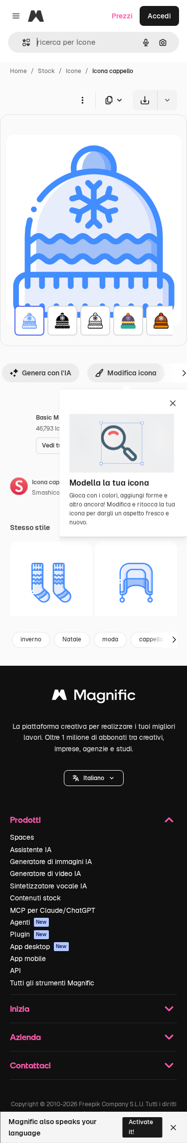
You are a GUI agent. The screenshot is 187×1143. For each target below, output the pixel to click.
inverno (30, 639)
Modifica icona (132, 372)
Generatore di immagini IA (51, 861)
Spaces (22, 837)
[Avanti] (174, 640)
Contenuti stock (35, 897)
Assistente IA (30, 849)
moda (110, 639)
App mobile (28, 958)
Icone (73, 71)
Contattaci (30, 1065)
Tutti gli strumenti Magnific (52, 982)
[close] (173, 404)
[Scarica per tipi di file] (114, 100)
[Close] (173, 1128)
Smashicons (49, 493)
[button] (94, 778)
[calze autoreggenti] (51, 582)
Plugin (28, 934)
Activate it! (141, 1127)
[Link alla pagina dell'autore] (19, 487)
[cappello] (29, 321)
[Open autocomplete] (22, 42)
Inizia (19, 1008)
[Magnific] (94, 697)
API (15, 970)
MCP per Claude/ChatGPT (52, 910)
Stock (46, 71)
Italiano (93, 778)
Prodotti (25, 819)
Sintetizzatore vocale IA (48, 885)
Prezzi (122, 15)
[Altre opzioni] (82, 100)
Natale (71, 639)
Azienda (25, 1037)
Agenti (28, 922)
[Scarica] (145, 100)
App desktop (38, 946)
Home (18, 71)
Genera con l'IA (46, 372)
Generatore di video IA (45, 873)
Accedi (159, 15)
